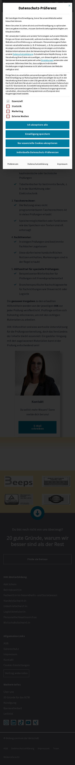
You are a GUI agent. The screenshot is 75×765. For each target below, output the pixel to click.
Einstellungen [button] (47, 60)
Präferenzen (13, 164)
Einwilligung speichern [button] (37, 134)
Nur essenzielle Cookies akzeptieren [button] (37, 143)
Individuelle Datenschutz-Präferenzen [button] (38, 152)
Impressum (62, 164)
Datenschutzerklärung (23, 54)
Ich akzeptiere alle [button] (37, 125)
